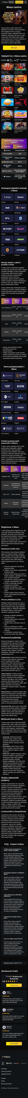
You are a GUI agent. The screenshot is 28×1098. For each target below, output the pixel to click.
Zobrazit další (14, 1043)
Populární (3, 60)
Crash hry (17, 60)
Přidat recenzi (14, 985)
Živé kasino (11, 60)
